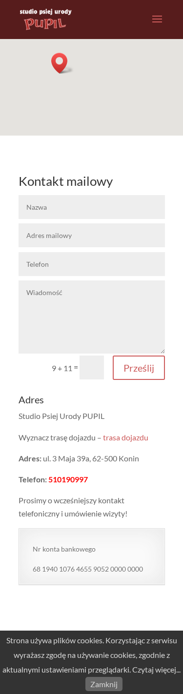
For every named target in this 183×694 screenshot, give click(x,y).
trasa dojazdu (125, 437)
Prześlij (138, 368)
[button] (62, 63)
